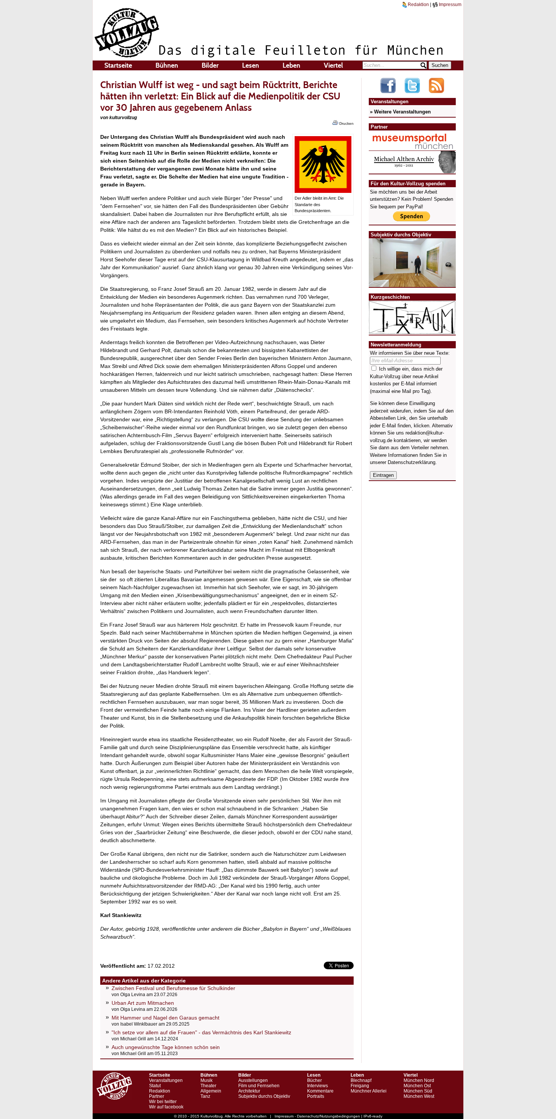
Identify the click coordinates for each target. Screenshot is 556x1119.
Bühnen (166, 65)
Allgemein (210, 1091)
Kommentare (320, 1091)
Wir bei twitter (163, 1101)
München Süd (418, 1091)
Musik (206, 1080)
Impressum (449, 4)
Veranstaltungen (166, 1080)
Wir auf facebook (166, 1107)
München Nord (419, 1080)
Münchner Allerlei (369, 1091)
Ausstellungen (253, 1080)
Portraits (315, 1096)
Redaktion (418, 4)
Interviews (317, 1085)
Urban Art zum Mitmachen (143, 1003)
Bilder (210, 65)
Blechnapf (361, 1080)
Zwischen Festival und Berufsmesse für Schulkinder (173, 988)
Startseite (118, 65)
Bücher (314, 1080)
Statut (155, 1085)
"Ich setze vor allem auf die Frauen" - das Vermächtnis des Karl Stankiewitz (201, 1032)
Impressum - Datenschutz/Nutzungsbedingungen (317, 1116)
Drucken (346, 123)
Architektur (249, 1091)
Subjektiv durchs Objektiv (264, 1096)
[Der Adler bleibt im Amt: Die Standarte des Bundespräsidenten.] (323, 191)
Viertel (333, 65)
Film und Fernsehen (259, 1085)
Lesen (250, 65)
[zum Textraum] (412, 329)
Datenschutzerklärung (411, 462)
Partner (156, 1096)
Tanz (205, 1096)
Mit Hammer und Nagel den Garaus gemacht (165, 1018)
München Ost (417, 1085)
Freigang (360, 1085)
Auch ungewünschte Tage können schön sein (166, 1047)
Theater (208, 1085)
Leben (291, 65)
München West (419, 1096)
